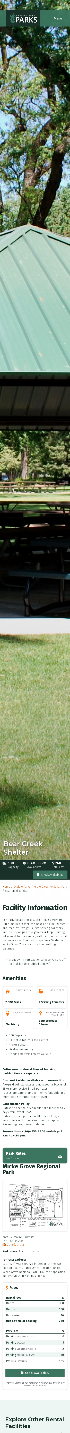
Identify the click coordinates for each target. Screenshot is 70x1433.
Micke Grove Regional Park (50, 886)
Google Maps (15, 1244)
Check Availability (51, 874)
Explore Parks (21, 886)
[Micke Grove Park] (35, 1205)
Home (6, 886)
